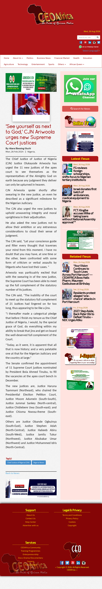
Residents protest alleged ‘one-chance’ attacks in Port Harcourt (78, 297)
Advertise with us (30, 525)
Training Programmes (30, 551)
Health (76, 58)
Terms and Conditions (72, 515)
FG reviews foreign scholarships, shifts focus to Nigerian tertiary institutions (76, 173)
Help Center (30, 522)
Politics (30, 58)
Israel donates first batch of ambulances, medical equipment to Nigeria (79, 195)
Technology (23, 64)
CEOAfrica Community (30, 547)
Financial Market (62, 58)
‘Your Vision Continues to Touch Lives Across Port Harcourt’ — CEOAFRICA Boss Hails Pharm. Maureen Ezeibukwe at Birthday (77, 274)
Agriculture (9, 64)
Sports (51, 64)
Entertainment (38, 64)
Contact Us (30, 518)
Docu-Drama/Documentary (30, 558)
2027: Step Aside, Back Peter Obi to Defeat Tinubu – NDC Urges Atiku (78, 315)
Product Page (31, 565)
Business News (44, 58)
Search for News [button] (81, 108)
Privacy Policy (72, 518)
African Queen (76, 64)
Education (87, 58)
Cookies (72, 522)
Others (61, 64)
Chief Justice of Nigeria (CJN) (18, 462)
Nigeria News (38, 462)
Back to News (12, 473)
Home (6, 58)
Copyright (72, 525)
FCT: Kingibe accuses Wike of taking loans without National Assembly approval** (78, 216)
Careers (30, 561)
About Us (17, 58)
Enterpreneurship (30, 554)
